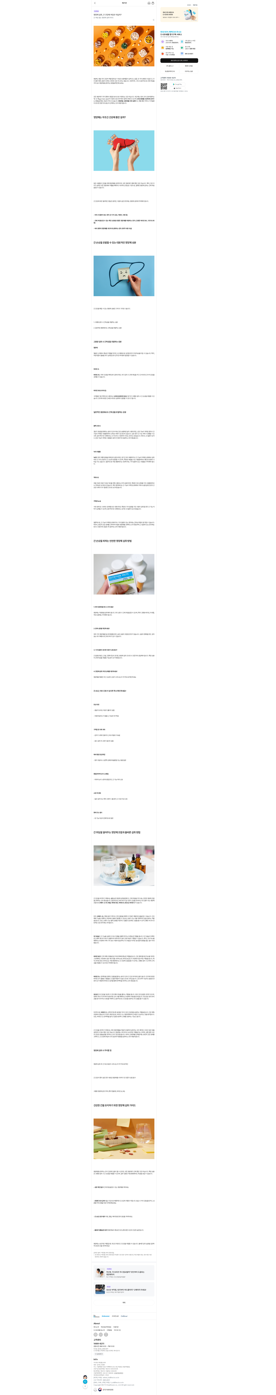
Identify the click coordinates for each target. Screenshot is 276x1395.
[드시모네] (97, 1316)
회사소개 (96, 1327)
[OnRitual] (124, 1316)
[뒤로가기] (95, 3)
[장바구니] (152, 3)
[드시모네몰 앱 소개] (106, 1335)
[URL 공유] (153, 20)
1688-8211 (99, 1343)
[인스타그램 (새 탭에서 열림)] (96, 1335)
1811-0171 (106, 1380)
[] (118, 1373)
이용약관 (115, 1327)
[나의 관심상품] (85, 1381)
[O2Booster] (106, 1316)
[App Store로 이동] (177, 88)
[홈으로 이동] (149, 3)
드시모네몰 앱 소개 (99, 1330)
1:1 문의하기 (99, 1354)
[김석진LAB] (115, 1316)
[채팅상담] (85, 1377)
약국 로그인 (117, 1330)
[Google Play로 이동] (177, 84)
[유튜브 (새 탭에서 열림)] (101, 1335)
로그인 (189, 5)
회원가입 (195, 5)
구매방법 (109, 1330)
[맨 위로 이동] (85, 1386)
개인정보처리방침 (106, 1327)
